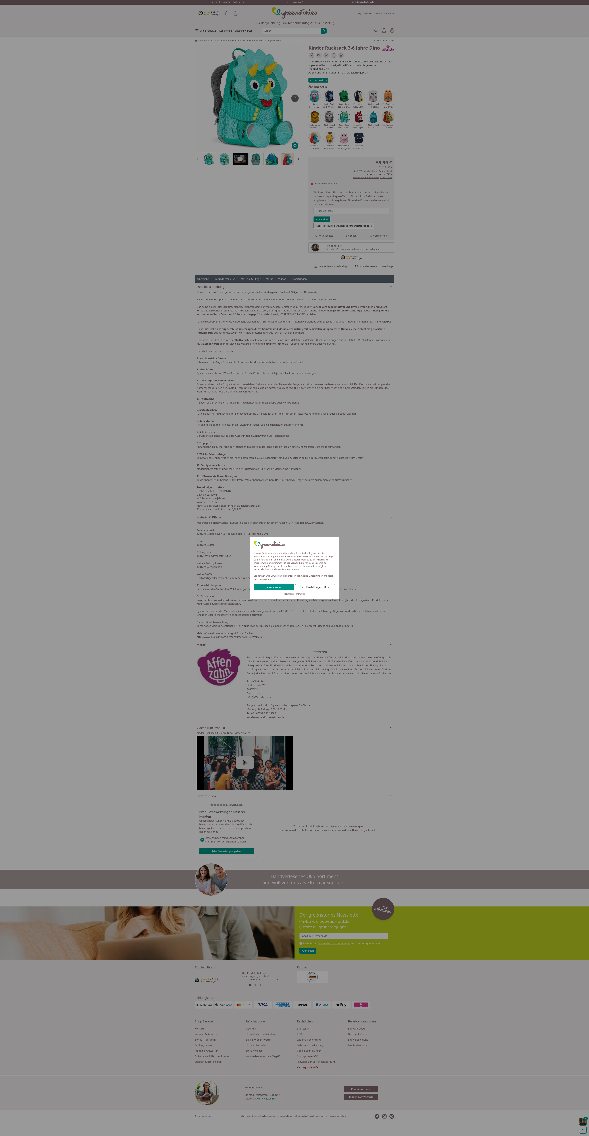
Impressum (300, 594)
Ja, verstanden (274, 587)
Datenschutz (289, 594)
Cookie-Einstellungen (312, 575)
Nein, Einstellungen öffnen (315, 587)
